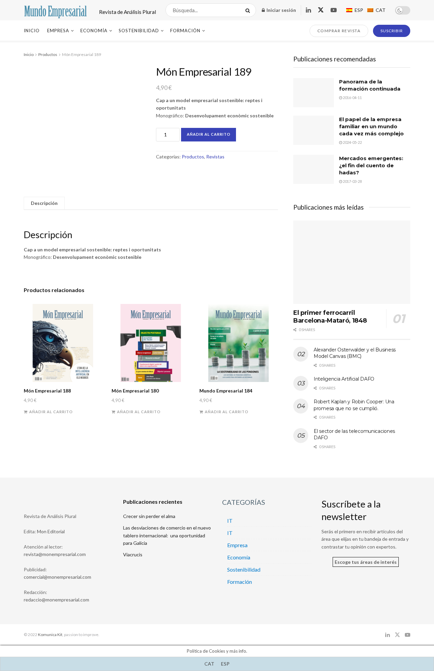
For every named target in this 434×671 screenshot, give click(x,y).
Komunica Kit (50, 634)
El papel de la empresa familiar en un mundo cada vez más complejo (371, 126)
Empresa (58, 30)
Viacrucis (132, 554)
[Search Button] (249, 10)
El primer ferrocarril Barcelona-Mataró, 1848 (330, 316)
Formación (185, 30)
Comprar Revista (339, 30)
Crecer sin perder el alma (149, 516)
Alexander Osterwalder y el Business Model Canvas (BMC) (355, 353)
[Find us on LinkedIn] (308, 10)
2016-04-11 (352, 97)
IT (230, 520)
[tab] (44, 203)
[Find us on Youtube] (334, 10)
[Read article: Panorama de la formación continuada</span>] (313, 92)
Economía (93, 30)
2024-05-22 (352, 142)
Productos (47, 54)
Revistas (215, 156)
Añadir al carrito (209, 134)
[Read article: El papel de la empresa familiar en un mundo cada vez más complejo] (313, 130)
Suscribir (391, 30)
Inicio (32, 30)
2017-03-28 (352, 181)
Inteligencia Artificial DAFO (344, 379)
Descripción (44, 203)
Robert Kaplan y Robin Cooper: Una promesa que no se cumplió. (354, 405)
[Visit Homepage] (55, 10)
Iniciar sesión (280, 10)
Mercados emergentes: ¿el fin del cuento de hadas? (371, 165)
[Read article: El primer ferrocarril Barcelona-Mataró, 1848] (351, 262)
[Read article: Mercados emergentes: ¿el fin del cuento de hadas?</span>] (313, 169)
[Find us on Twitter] (321, 10)
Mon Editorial (51, 531)
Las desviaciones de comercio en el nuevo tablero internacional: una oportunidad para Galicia (167, 535)
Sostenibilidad (139, 30)
